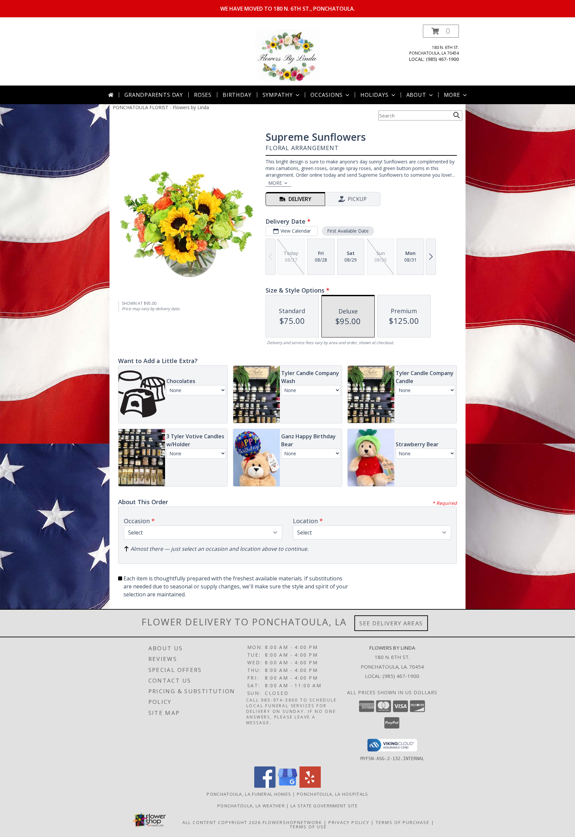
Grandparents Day (153, 95)
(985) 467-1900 (442, 59)
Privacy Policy (348, 822)
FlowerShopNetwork (292, 822)
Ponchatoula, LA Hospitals (332, 794)
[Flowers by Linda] (288, 55)
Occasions (326, 95)
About (416, 95)
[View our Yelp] (310, 786)
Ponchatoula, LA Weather (251, 806)
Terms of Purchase (403, 822)
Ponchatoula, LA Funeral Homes (249, 794)
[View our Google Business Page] (287, 786)
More (452, 95)
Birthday (237, 95)
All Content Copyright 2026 (221, 822)
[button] (441, 31)
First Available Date (348, 231)
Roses (203, 95)
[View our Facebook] (265, 786)
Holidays (374, 95)
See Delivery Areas (391, 623)
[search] (456, 115)
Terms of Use (308, 827)
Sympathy (278, 95)
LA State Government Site (324, 806)
